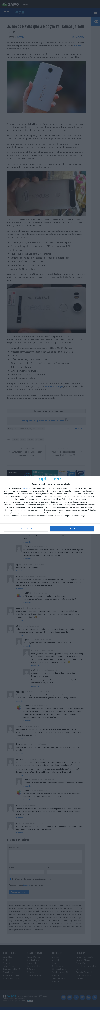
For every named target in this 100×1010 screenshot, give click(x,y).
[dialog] (50, 505)
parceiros (26, 488)
